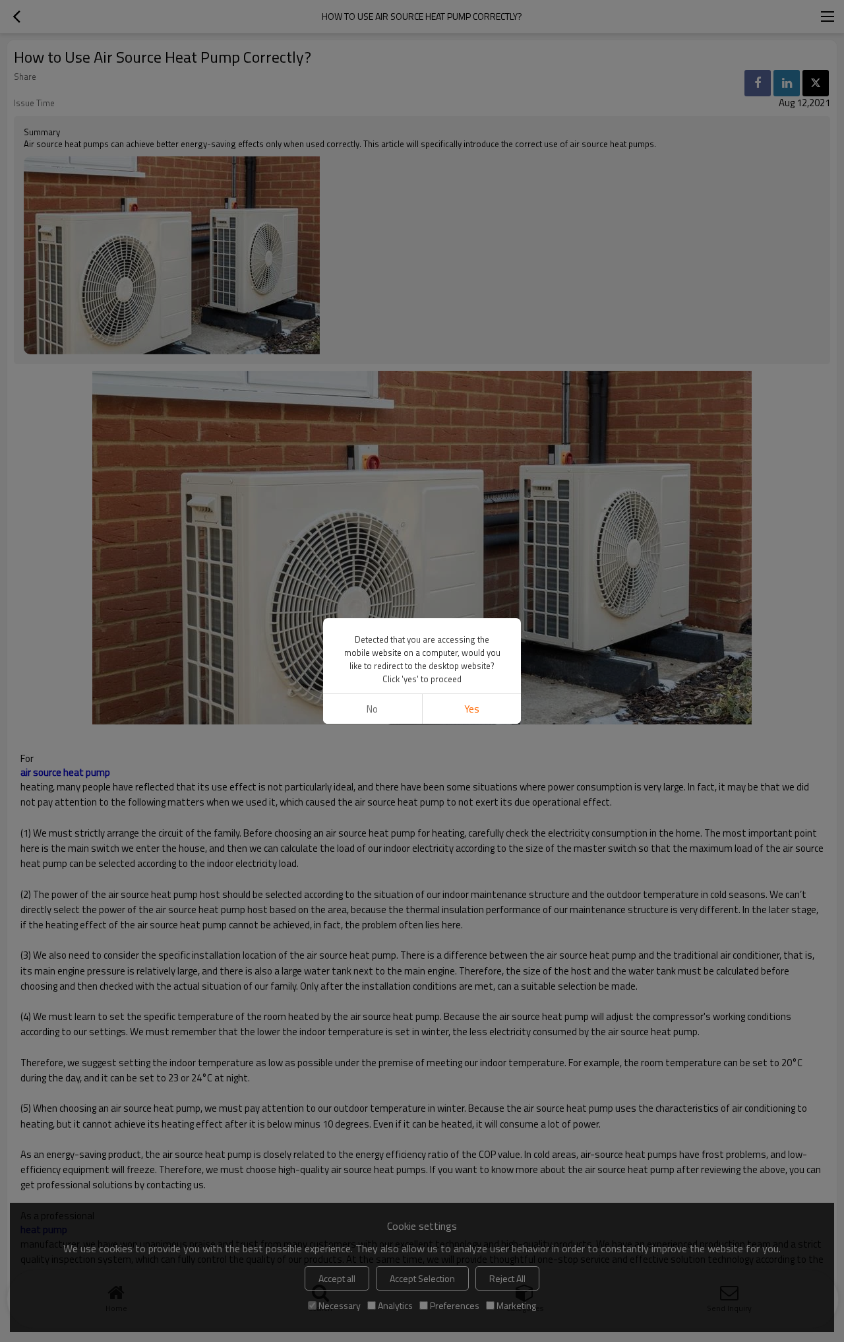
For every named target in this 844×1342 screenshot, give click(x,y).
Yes (471, 709)
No (372, 709)
